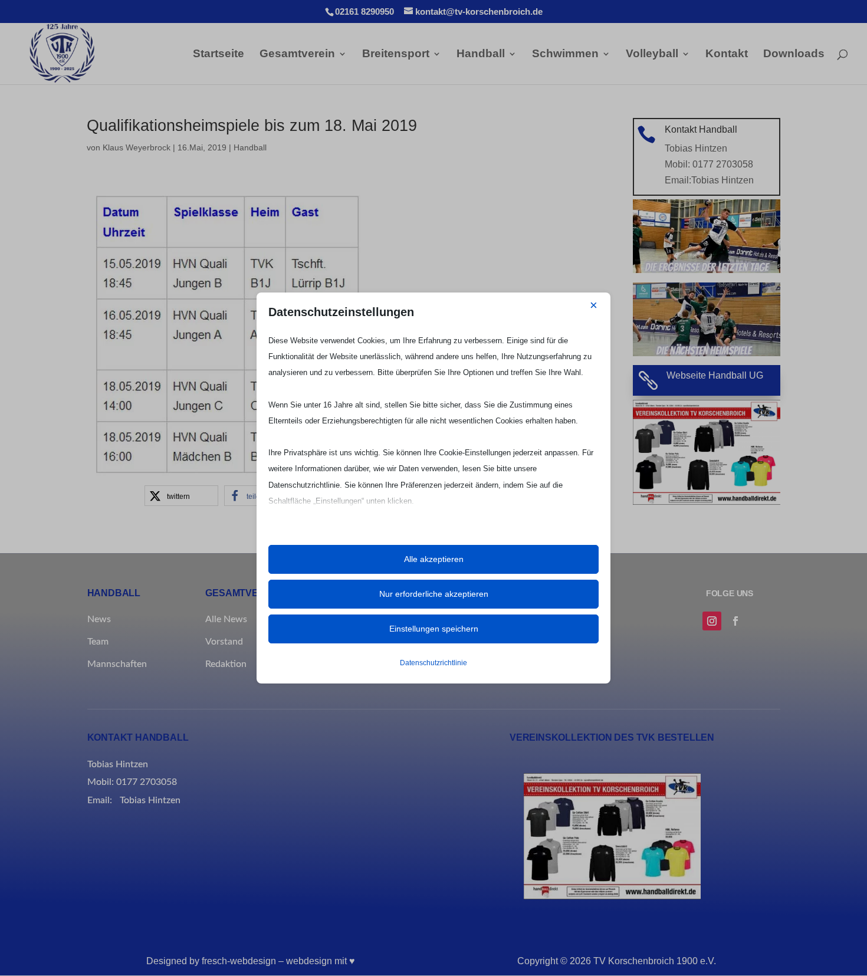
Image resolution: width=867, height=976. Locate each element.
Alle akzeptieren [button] (434, 559)
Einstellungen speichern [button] (433, 628)
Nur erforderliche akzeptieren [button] (433, 594)
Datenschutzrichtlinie (433, 663)
